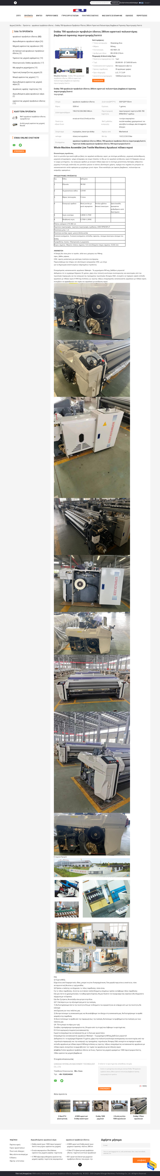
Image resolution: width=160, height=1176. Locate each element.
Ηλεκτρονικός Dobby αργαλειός (26, 63)
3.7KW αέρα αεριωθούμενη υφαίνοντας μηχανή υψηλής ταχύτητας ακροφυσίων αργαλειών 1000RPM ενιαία (47, 1158)
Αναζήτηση (115, 3)
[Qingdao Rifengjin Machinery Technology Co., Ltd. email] (16, 145)
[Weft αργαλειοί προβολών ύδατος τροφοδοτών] (15, 118)
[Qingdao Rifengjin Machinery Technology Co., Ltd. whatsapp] (22, 145)
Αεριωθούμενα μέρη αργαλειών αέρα (28, 94)
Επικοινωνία (98, 80)
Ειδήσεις (129, 16)
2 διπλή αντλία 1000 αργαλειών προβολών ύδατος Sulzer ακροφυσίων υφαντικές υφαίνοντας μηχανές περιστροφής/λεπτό (119, 1117)
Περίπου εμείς (52, 16)
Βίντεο (39, 16)
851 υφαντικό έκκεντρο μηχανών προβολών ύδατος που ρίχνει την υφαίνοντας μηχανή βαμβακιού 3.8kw (81, 1158)
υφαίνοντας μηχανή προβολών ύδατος (29, 101)
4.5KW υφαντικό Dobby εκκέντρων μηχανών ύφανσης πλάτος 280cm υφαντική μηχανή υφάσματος (81, 1117)
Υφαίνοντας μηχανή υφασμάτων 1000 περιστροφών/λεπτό (118, 1050)
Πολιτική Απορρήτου (24, 1173)
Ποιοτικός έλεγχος (90, 16)
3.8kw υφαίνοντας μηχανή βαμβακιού (68, 1053)
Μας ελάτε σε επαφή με (112, 16)
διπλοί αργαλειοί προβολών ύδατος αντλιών (78, 1050)
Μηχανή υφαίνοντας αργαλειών (26, 46)
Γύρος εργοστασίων (70, 16)
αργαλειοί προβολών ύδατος (43, 25)
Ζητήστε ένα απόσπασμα (128, 3)
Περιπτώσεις (142, 16)
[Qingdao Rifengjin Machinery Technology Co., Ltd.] (80, 10)
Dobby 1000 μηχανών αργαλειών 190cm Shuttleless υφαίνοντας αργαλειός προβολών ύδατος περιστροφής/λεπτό (100, 1117)
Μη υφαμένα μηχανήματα (23, 68)
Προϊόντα (28, 16)
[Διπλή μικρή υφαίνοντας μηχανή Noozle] (15, 124)
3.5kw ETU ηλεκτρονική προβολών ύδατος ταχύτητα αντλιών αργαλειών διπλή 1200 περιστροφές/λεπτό (62, 1117)
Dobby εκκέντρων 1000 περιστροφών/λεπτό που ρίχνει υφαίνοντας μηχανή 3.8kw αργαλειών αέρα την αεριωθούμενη (47, 1145)
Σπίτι (18, 16)
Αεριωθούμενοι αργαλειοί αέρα (26, 41)
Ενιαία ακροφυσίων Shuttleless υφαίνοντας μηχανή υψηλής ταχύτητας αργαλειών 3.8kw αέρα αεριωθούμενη (47, 1152)
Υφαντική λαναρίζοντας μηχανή (26, 72)
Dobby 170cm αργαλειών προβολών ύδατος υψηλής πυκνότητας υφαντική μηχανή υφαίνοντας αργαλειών (138, 1117)
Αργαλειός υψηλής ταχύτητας (25, 89)
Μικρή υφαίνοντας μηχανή (24, 77)
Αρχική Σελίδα (15, 25)
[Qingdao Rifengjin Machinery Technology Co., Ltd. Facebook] (15, 2)
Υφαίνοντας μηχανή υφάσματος (26, 58)
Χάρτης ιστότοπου (17, 1161)
